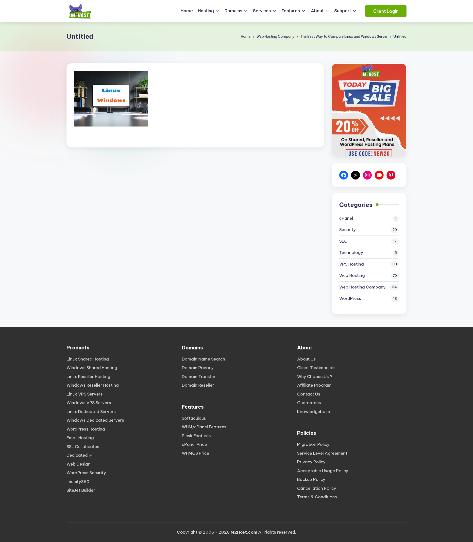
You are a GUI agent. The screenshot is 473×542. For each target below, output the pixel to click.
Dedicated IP (79, 455)
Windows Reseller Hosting (93, 385)
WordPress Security (86, 472)
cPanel (346, 218)
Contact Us (308, 394)
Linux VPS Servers (85, 394)
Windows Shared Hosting (92, 367)
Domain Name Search (203, 359)
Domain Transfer (199, 376)
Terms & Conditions (317, 497)
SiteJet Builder (81, 490)
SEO (343, 241)
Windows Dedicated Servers (95, 420)
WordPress (350, 298)
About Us (306, 359)
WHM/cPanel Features (204, 427)
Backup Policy (311, 479)
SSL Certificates (83, 446)
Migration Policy (313, 444)
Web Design (78, 464)
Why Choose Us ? (314, 376)
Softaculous (194, 418)
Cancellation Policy (316, 488)
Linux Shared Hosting (88, 359)
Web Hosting (352, 275)
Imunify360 (78, 481)
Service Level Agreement (322, 453)
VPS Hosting (351, 264)
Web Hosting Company (362, 287)
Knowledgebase (313, 411)
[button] (385, 11)
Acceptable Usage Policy (322, 470)
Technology (351, 252)
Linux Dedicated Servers (91, 411)
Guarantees (309, 402)
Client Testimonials (316, 367)
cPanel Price (194, 444)
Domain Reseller (198, 385)
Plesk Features (196, 435)
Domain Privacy (198, 367)
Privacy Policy (311, 462)
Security (347, 229)
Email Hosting (80, 437)
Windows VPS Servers (89, 402)
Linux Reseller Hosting (88, 376)
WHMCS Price (195, 453)
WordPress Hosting (86, 429)
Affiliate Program (314, 385)
